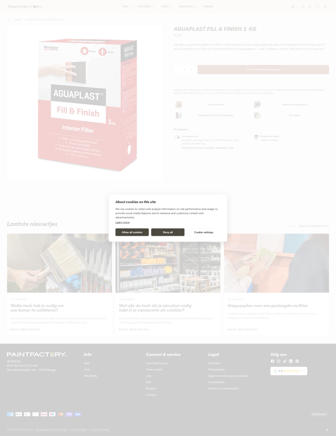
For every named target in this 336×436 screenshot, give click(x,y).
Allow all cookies (132, 232)
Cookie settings (203, 232)
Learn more (122, 222)
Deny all (168, 232)
